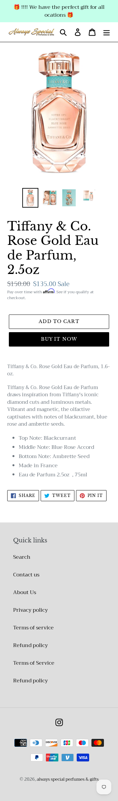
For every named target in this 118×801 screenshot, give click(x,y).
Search (21, 557)
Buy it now (59, 339)
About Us (24, 592)
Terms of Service (33, 663)
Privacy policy (30, 610)
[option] (30, 197)
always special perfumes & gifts (68, 779)
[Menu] (106, 32)
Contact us (26, 574)
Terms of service (33, 627)
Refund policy (30, 645)
